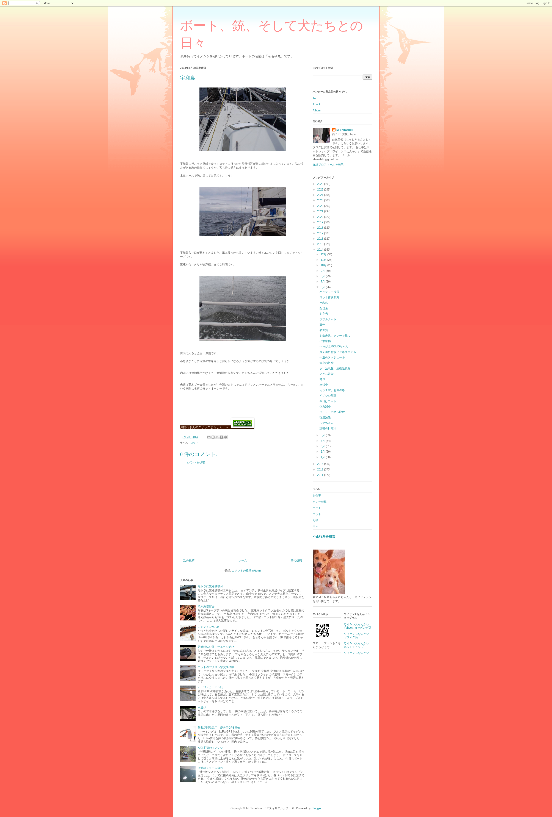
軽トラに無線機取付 (210, 586)
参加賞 (324, 330)
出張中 (324, 384)
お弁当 (324, 313)
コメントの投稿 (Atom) (246, 570)
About (316, 104)
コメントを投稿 (195, 462)
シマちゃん (327, 423)
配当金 (324, 308)
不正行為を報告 (324, 536)
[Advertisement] (242, 513)
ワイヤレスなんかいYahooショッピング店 (357, 626)
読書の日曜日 (328, 428)
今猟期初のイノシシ (210, 747)
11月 (324, 259)
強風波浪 (325, 417)
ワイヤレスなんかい (356, 653)
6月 (323, 287)
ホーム (242, 560)
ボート (317, 507)
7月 (323, 281)
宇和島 (324, 303)
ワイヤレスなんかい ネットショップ (358, 645)
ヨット (194, 442)
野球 (322, 379)
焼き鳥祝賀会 (206, 606)
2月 (323, 451)
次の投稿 (188, 560)
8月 (323, 276)
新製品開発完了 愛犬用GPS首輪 (219, 727)
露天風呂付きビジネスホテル (338, 352)
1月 (323, 457)
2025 (320, 189)
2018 (320, 227)
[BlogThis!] (213, 437)
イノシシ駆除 (328, 395)
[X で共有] (217, 437)
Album (317, 110)
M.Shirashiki (344, 129)
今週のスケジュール (332, 357)
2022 (320, 206)
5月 (323, 435)
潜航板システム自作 (210, 768)
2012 (320, 469)
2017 (320, 233)
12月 (324, 254)
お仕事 (317, 495)
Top (315, 98)
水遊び (202, 707)
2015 (320, 244)
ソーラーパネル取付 (332, 412)
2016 (320, 238)
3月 (323, 446)
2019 (320, 222)
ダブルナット (328, 319)
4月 (323, 440)
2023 (320, 200)
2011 (320, 474)
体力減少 (325, 406)
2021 (320, 211)
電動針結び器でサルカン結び (216, 646)
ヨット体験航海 (329, 297)
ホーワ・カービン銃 (210, 687)
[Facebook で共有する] (221, 437)
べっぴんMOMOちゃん (334, 346)
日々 (315, 526)
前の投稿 (296, 560)
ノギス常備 (327, 373)
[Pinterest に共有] (225, 437)
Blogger (316, 808)
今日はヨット (328, 401)
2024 (320, 195)
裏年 (322, 324)
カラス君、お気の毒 (332, 390)
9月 (323, 270)
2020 (320, 217)
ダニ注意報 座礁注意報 (335, 368)
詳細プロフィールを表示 (328, 164)
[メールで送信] (209, 437)
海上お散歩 (327, 362)
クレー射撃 (320, 501)
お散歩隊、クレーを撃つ (335, 335)
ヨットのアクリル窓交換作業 (216, 667)
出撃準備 (325, 341)
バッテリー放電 (329, 292)
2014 (320, 249)
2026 (320, 184)
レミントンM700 (208, 626)
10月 (324, 265)
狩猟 (315, 520)
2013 (320, 464)
